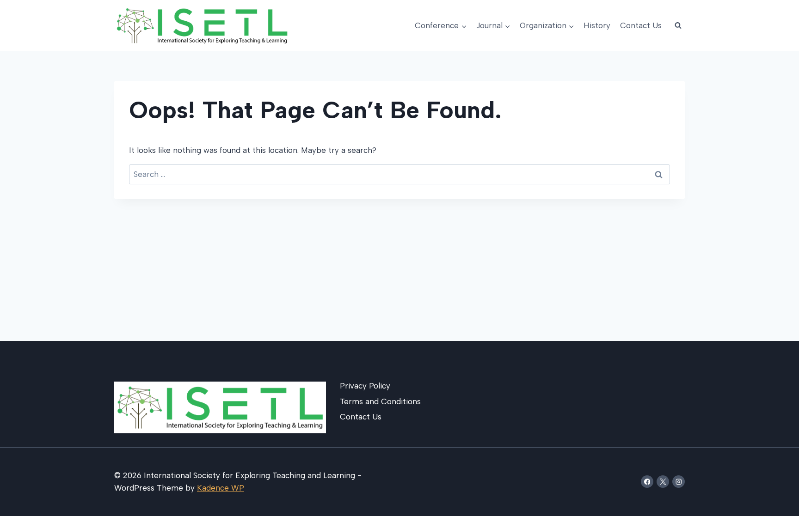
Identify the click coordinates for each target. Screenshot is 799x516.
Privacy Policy (365, 385)
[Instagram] (678, 481)
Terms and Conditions (380, 401)
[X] (663, 481)
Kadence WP (220, 487)
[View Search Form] (678, 26)
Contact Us (641, 25)
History (597, 25)
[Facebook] (647, 481)
